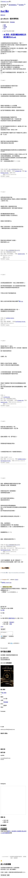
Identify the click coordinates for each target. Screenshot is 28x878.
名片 (4, 28)
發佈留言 (3, 638)
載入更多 (3, 629)
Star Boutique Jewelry (20, 321)
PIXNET (6, 856)
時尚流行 (11, 622)
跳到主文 (3, 15)
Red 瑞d (5, 11)
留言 (13, 618)
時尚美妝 (12, 22)
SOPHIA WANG (10, 318)
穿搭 (10, 624)
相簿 (4, 25)
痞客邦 (10, 618)
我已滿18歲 (3, 875)
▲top (2, 626)
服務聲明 (16, 858)
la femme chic (18, 171)
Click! (16, 579)
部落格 (5, 26)
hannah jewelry (21, 253)
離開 (8, 875)
